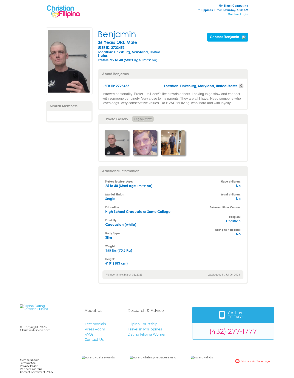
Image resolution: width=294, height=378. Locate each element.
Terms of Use (28, 362)
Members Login (29, 359)
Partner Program (31, 368)
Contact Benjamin (225, 37)
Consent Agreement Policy (36, 371)
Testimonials (95, 324)
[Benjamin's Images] (116, 142)
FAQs (89, 334)
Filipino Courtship (143, 324)
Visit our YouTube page (255, 361)
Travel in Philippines (145, 329)
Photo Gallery (117, 118)
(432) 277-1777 (233, 331)
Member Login (238, 14)
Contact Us (94, 340)
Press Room (95, 329)
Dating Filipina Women (147, 334)
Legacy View (143, 119)
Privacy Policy (29, 365)
